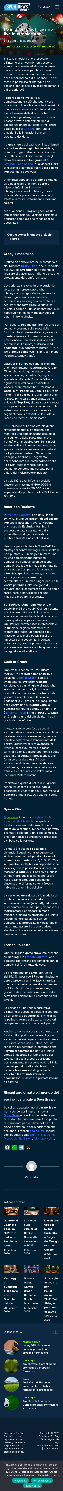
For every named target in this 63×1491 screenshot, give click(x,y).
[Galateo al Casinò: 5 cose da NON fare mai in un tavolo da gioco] (11, 1211)
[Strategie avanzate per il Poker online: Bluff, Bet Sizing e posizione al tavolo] (51, 1269)
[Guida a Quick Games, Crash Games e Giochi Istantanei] (31, 1269)
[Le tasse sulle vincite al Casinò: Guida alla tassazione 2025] (31, 1211)
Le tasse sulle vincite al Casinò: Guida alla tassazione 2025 (31, 1233)
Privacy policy (32, 1485)
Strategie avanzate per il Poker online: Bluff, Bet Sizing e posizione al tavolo (51, 1295)
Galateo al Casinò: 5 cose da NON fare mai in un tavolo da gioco (11, 1233)
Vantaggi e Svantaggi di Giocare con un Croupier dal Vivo (11, 1291)
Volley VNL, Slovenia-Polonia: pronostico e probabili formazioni (36, 1349)
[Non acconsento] (58, 1475)
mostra (13, 238)
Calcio (26, 1360)
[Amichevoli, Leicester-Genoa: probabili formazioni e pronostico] (11, 1402)
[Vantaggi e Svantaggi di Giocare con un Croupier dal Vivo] (11, 1269)
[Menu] (57, 7)
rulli (8, 426)
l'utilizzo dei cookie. (45, 1475)
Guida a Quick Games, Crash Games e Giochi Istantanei (31, 1291)
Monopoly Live (44, 1138)
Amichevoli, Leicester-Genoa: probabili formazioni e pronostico (40, 1404)
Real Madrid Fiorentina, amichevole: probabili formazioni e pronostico (38, 1386)
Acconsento (20, 1480)
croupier (36, 187)
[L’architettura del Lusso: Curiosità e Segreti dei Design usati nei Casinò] (51, 1211)
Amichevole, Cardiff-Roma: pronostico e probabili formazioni (40, 1367)
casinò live (37, 1131)
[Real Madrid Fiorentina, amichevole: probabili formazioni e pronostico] (11, 1384)
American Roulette (18, 515)
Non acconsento (42, 1480)
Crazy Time (29, 266)
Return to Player (16, 712)
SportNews (12, 1115)
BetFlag (29, 128)
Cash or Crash (26, 677)
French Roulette (36, 957)
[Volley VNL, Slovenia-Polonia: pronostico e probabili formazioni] (11, 1347)
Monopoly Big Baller (17, 1138)
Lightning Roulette (42, 1134)
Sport (37, 1341)
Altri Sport (28, 1341)
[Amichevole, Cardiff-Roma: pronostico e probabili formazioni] (11, 1365)
